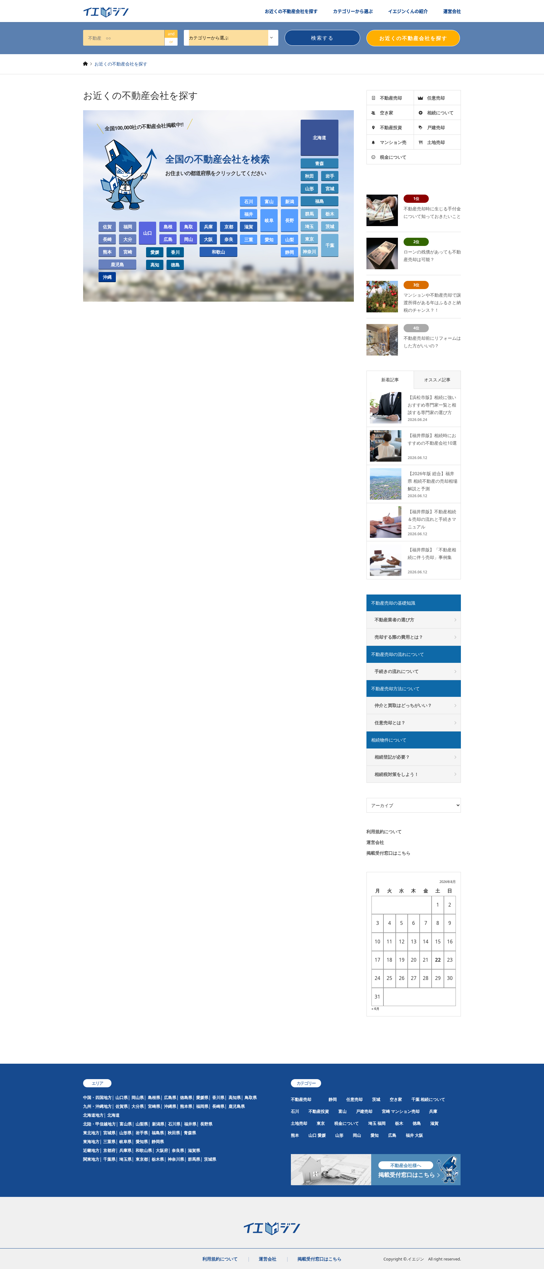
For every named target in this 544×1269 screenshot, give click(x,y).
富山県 (126, 1124)
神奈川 (309, 251)
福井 (248, 214)
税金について (393, 157)
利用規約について (384, 831)
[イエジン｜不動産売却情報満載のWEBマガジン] (106, 12)
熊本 (107, 252)
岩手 (330, 176)
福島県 (158, 1132)
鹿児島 (117, 264)
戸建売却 (436, 127)
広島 (168, 239)
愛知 (269, 239)
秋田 (309, 176)
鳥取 (188, 227)
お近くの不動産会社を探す (291, 11)
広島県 (170, 1097)
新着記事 (390, 380)
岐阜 (269, 220)
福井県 (190, 1124)
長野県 (206, 1124)
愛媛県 (202, 1097)
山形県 (125, 1132)
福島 (319, 201)
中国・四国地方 (97, 1097)
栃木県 (158, 1159)
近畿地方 (91, 1150)
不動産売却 (391, 98)
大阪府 (162, 1150)
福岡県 (202, 1106)
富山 (269, 201)
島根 (168, 227)
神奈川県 (176, 1159)
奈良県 (178, 1150)
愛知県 (142, 1141)
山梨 (289, 239)
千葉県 (109, 1159)
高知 (154, 265)
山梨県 (142, 1124)
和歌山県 (144, 1150)
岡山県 (138, 1097)
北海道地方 (93, 1115)
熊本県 (186, 1106)
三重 (248, 239)
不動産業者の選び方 (394, 620)
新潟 (289, 201)
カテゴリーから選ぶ (353, 11)
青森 (319, 163)
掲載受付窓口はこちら (388, 853)
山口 (147, 233)
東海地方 (91, 1141)
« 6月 (375, 1008)
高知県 (235, 1097)
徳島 (175, 265)
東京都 (142, 1159)
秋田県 (174, 1132)
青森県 (190, 1132)
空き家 (386, 113)
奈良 (228, 239)
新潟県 (158, 1124)
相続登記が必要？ (392, 757)
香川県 (218, 1097)
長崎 (107, 239)
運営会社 (452, 11)
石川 (248, 201)
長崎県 (218, 1106)
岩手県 (142, 1132)
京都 (228, 227)
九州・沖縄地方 (97, 1106)
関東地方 (91, 1159)
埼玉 (309, 226)
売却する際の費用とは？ (399, 637)
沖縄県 (170, 1106)
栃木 (330, 214)
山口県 (122, 1097)
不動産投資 (391, 127)
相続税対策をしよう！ (397, 774)
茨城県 (210, 1159)
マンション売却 (405, 1111)
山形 (309, 188)
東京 (309, 239)
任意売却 (436, 98)
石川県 (174, 1124)
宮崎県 (154, 1106)
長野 (289, 220)
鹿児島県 (237, 1106)
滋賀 (248, 227)
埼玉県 (125, 1159)
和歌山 (218, 252)
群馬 (309, 214)
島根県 (154, 1097)
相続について (440, 113)
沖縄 (107, 277)
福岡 (127, 227)
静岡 (289, 252)
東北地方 (91, 1132)
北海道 (319, 137)
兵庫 (208, 227)
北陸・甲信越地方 (99, 1124)
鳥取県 (251, 1097)
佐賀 (107, 227)
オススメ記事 (437, 380)
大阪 (208, 239)
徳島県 (186, 1097)
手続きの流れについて (397, 671)
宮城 (330, 188)
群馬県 (194, 1159)
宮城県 (109, 1132)
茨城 (330, 226)
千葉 (330, 245)
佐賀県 (122, 1106)
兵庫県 (125, 1150)
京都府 (109, 1150)
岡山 (188, 239)
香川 (175, 252)
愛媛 (154, 252)
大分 (127, 239)
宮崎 (127, 252)
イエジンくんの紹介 (408, 11)
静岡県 (158, 1141)
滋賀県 (194, 1150)
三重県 (109, 1141)
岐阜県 (125, 1141)
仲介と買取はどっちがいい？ (403, 705)
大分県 (138, 1106)
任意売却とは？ (390, 723)
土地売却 (436, 142)
